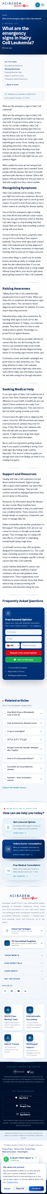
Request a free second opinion (23, 653)
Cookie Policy (30, 1149)
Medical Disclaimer (9, 1152)
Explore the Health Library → (15, 787)
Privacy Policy (7, 1149)
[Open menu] (43, 5)
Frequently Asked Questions (16, 79)
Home (4, 15)
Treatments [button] (11, 955)
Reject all (20, 1188)
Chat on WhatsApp (25, 659)
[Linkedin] (25, 991)
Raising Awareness (12, 69)
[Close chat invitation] (36, 1157)
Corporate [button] (11, 971)
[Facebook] (5, 991)
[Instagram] (11, 991)
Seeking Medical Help (13, 72)
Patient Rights (23, 1152)
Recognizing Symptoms (14, 65)
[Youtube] (18, 991)
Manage (7, 1188)
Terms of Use (19, 1149)
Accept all (36, 1188)
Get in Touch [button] (12, 979)
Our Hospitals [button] (13, 963)
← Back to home (11, 85)
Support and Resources (14, 76)
